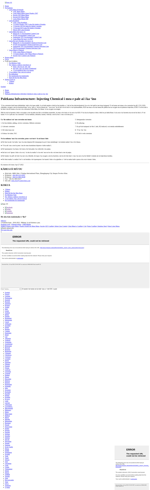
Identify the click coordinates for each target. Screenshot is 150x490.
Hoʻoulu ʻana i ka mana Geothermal (24, 68)
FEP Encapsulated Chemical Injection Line (27, 48)
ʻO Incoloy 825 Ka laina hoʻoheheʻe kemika (27, 26)
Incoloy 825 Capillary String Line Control (53, 226)
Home (7, 6)
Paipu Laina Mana (113, 226)
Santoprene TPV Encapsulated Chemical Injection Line (31, 46)
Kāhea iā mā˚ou (10, 79)
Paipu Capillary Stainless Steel (97, 226)
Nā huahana (9, 8)
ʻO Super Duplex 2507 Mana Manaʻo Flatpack (28, 54)
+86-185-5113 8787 (18, 175)
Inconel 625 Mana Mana (21, 17)
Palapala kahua (16, 224)
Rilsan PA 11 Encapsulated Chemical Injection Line (29, 43)
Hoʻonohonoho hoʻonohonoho (19, 76)
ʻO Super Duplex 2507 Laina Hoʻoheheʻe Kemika (29, 24)
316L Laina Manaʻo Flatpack (22, 52)
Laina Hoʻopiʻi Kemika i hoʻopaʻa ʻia (21, 41)
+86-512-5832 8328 (18, 177)
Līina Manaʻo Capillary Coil (77, 226)
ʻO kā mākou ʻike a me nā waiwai (20, 72)
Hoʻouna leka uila (6, 230)
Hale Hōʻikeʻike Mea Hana (18, 78)
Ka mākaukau (13, 74)
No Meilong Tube (15, 63)
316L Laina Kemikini (20, 22)
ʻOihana (11, 81)
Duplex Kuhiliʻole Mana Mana (29, 226)
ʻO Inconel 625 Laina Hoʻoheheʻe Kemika (27, 28)
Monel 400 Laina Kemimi (21, 30)
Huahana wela (5, 224)
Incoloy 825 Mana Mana (21, 15)
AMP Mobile (26, 224)
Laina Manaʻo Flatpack (16, 50)
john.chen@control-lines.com (20, 181)
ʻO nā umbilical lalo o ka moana (23, 70)
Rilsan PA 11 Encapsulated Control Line (26, 33)
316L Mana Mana (19, 11)
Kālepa (11, 83)
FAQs (7, 59)
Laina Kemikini (14, 21)
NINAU (3, 221)
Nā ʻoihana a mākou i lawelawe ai (20, 65)
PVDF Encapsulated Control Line (24, 35)
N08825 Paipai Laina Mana (10, 226)
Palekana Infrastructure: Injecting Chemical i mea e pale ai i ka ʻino (26, 94)
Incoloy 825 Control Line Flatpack (24, 55)
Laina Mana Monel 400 (20, 19)
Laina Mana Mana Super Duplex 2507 (25, 13)
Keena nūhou (9, 57)
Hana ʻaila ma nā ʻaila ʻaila (21, 67)
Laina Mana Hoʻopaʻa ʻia (17, 32)
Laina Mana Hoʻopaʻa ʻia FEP (23, 39)
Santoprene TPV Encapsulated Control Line (27, 37)
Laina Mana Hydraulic (16, 10)
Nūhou (7, 92)
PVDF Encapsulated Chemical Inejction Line (27, 44)
